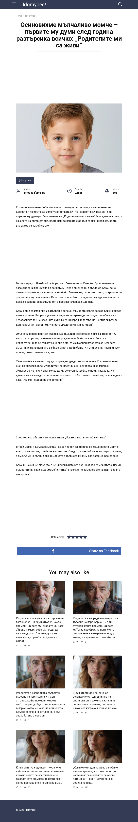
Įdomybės (25, 180)
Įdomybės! (34, 4)
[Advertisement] (69, 78)
